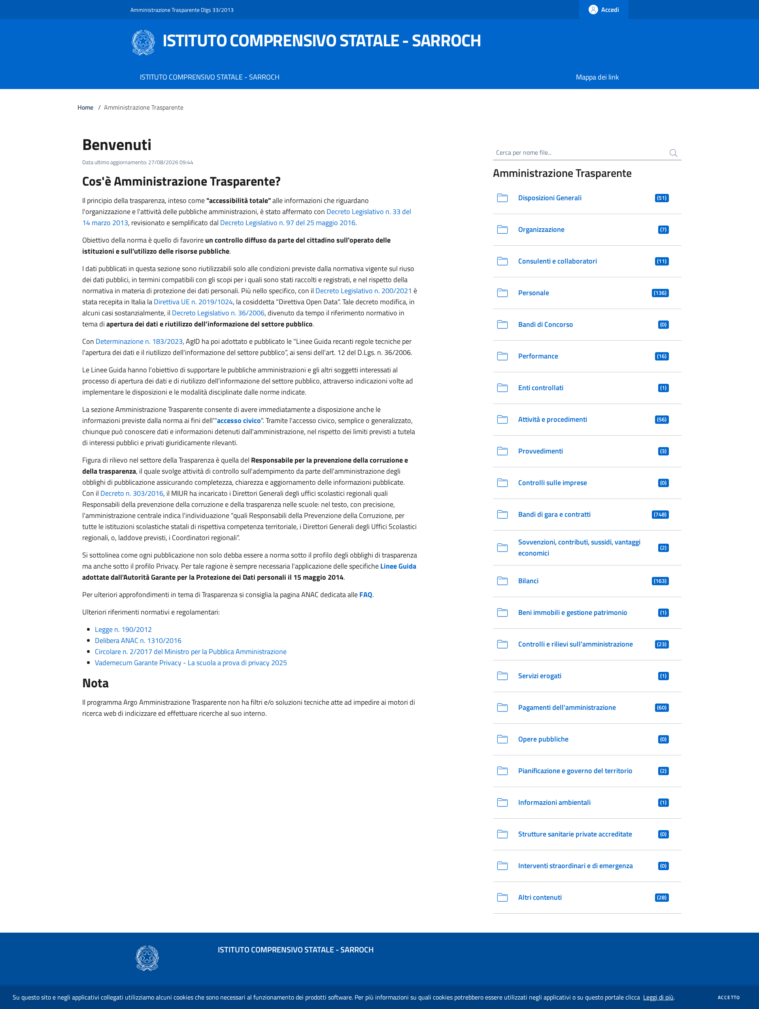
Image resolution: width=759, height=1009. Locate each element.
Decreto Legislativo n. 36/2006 (218, 312)
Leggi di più (658, 997)
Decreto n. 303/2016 (131, 493)
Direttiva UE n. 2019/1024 (193, 301)
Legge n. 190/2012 (123, 629)
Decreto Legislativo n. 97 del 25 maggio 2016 (287, 222)
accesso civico (239, 420)
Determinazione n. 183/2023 (139, 341)
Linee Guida (398, 566)
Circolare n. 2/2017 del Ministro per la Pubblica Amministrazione (191, 651)
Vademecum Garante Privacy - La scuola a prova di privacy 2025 (191, 662)
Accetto (729, 997)
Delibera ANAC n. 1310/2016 (138, 640)
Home (85, 107)
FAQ (365, 594)
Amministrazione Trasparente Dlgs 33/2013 (182, 10)
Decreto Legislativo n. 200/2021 (363, 290)
